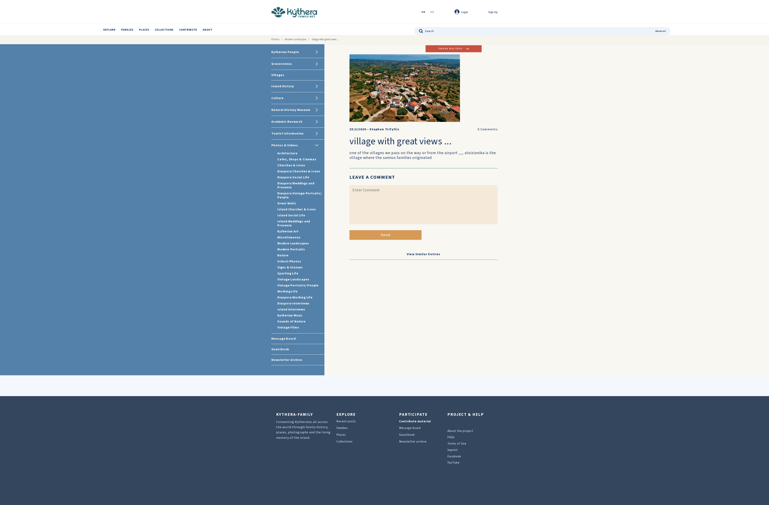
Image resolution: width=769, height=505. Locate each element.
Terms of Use (456, 444)
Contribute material (415, 421)
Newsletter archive (413, 442)
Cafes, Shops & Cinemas (296, 159)
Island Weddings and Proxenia (293, 223)
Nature (283, 255)
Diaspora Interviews (293, 303)
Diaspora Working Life (295, 297)
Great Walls (286, 203)
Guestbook (407, 435)
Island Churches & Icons (296, 209)
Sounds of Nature (291, 321)
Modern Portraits (291, 249)
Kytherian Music (290, 315)
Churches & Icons (291, 165)
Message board (410, 428)
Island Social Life (291, 215)
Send (386, 235)
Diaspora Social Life (293, 177)
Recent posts (346, 421)
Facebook (454, 456)
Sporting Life (287, 273)
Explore (109, 30)
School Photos (289, 261)
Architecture (287, 153)
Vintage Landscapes (293, 279)
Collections (164, 30)
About (207, 30)
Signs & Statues (290, 267)
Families (127, 30)
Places (144, 30)
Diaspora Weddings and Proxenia (295, 185)
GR (432, 12)
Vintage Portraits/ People (298, 285)
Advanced (660, 31)
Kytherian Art (287, 231)
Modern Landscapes (295, 39)
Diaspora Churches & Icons (298, 171)
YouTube (453, 463)
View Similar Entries (424, 254)
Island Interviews (291, 309)
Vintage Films (288, 327)
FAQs (451, 437)
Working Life (287, 291)
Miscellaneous (288, 237)
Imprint (452, 450)
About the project (460, 431)
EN (423, 12)
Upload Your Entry (450, 48)
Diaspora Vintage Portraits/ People (299, 195)
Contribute (188, 30)
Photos (275, 39)
